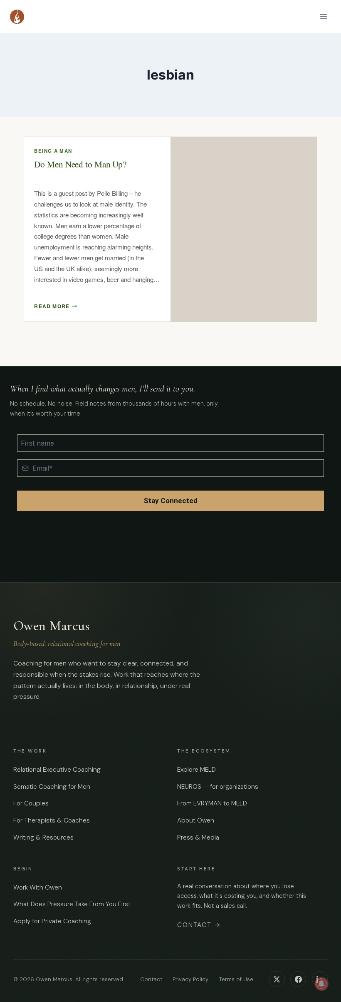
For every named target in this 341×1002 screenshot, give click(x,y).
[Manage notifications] (321, 983)
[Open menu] (323, 16)
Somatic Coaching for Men (51, 787)
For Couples (31, 803)
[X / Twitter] (277, 979)
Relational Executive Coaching (57, 769)
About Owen (195, 820)
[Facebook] (298, 979)
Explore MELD (196, 769)
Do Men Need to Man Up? (80, 164)
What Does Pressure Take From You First (72, 904)
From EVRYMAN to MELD (212, 803)
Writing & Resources (43, 837)
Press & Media (198, 837)
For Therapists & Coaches (51, 820)
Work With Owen (37, 887)
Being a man (53, 151)
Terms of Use (236, 979)
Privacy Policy (190, 979)
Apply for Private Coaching (52, 921)
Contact (199, 925)
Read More (55, 306)
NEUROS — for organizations (217, 787)
